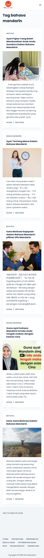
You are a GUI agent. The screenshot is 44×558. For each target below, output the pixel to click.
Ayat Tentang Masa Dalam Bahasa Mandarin (21, 143)
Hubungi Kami (33, 546)
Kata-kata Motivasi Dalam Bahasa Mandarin (21, 422)
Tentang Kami (17, 539)
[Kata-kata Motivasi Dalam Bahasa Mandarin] (22, 442)
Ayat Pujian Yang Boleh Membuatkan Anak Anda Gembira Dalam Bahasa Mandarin (20, 43)
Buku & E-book (9, 543)
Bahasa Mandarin (13, 136)
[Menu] (40, 5)
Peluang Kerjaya (17, 546)
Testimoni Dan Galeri (27, 543)
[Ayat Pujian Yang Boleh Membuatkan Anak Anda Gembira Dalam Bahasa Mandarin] (22, 66)
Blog (5, 546)
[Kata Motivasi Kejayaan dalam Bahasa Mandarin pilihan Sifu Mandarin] (22, 256)
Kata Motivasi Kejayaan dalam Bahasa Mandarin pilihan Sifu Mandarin (20, 234)
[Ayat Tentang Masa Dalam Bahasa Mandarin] (22, 162)
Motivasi (10, 33)
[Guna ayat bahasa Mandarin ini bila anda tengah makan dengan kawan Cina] (22, 355)
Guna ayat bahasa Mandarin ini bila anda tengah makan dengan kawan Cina (19, 332)
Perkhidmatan (32, 539)
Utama (5, 539)
